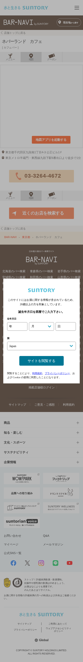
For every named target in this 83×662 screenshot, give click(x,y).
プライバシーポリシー (57, 373)
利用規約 (37, 373)
